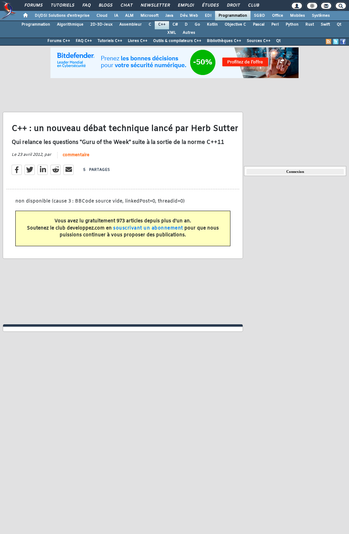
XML (171, 32)
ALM (129, 15)
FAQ (86, 5)
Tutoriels (62, 5)
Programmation (232, 15)
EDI (208, 15)
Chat (126, 5)
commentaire (76, 155)
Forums (33, 5)
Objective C (235, 24)
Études (210, 5)
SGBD (259, 15)
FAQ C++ (84, 41)
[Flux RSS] (328, 41)
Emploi (185, 5)
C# (175, 24)
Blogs (105, 5)
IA (116, 15)
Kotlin (212, 24)
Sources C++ (259, 41)
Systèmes (321, 15)
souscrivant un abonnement (148, 228)
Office (277, 15)
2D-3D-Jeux (101, 24)
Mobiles (297, 15)
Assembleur (130, 24)
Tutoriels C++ (109, 41)
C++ (162, 24)
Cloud (101, 15)
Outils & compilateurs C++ (177, 41)
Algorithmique (70, 24)
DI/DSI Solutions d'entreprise (62, 15)
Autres (189, 32)
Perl (275, 24)
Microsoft (149, 15)
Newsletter (155, 5)
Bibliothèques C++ (224, 41)
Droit (233, 5)
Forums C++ (58, 41)
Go (197, 24)
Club (253, 5)
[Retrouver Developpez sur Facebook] (343, 41)
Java (169, 15)
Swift (325, 24)
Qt (339, 24)
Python (292, 24)
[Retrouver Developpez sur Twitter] (335, 41)
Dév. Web (189, 15)
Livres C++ (138, 41)
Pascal (258, 24)
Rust (309, 24)
